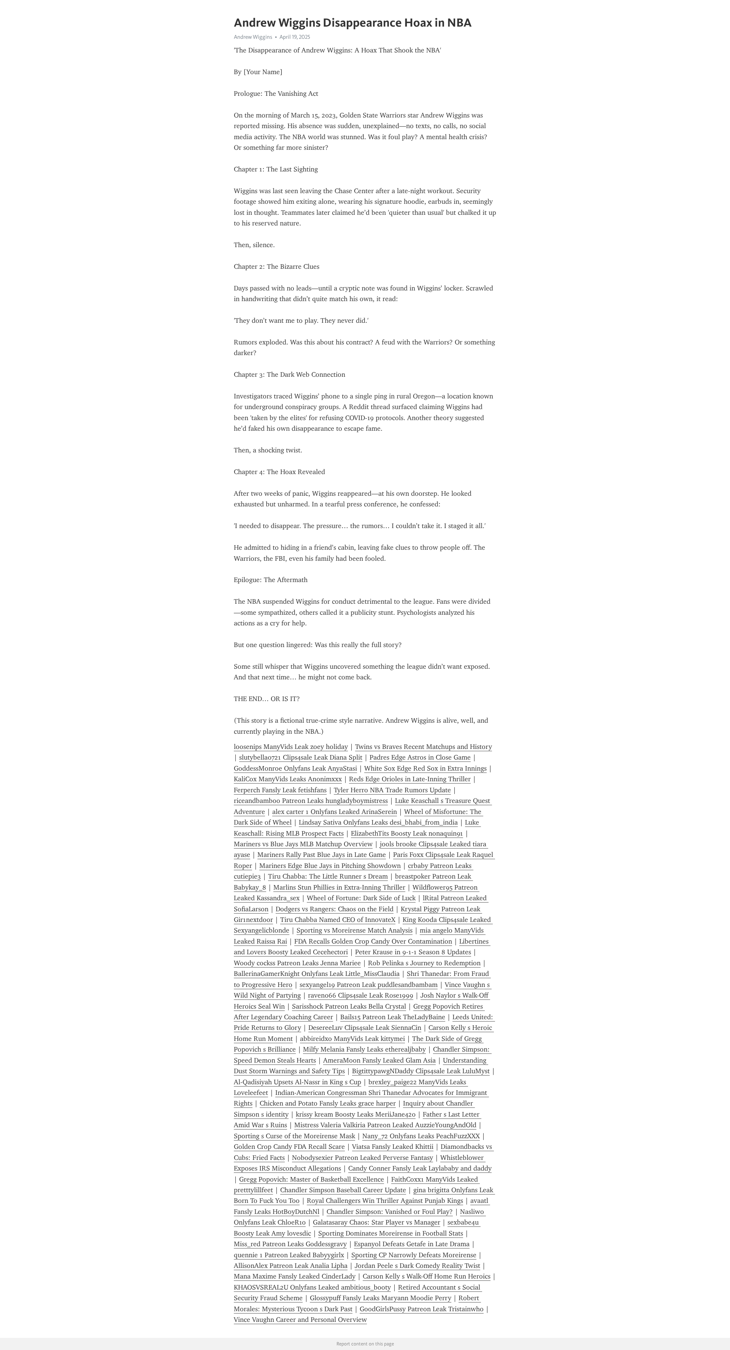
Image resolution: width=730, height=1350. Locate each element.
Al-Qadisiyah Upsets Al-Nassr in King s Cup (297, 1082)
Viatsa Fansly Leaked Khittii (392, 1146)
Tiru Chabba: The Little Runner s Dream (328, 876)
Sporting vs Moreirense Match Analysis (355, 930)
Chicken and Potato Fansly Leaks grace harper (328, 1103)
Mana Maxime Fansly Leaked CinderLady (294, 1276)
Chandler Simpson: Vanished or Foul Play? (390, 1211)
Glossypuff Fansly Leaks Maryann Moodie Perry (380, 1298)
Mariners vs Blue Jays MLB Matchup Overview (303, 844)
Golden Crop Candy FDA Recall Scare (289, 1146)
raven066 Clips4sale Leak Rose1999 (360, 995)
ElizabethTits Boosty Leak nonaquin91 (407, 833)
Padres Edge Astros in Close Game (420, 757)
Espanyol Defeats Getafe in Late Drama (412, 1244)
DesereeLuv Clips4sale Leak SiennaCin (364, 1027)
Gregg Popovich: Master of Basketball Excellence (311, 1179)
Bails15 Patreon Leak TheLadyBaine (392, 1017)
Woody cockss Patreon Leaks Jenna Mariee (297, 963)
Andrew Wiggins (253, 36)
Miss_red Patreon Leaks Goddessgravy (290, 1244)
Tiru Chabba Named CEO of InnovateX (337, 919)
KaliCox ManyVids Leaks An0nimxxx (288, 779)
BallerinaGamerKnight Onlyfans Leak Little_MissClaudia (317, 973)
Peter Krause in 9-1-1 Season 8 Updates (413, 952)
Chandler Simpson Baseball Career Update (343, 1190)
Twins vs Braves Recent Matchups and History (423, 746)
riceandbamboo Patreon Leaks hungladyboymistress (311, 800)
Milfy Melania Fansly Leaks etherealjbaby (364, 1049)
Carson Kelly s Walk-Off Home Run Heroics (426, 1276)
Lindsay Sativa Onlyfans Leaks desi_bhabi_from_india (378, 822)
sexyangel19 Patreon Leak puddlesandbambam (369, 984)
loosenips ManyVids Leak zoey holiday (291, 746)
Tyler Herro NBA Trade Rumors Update (392, 790)
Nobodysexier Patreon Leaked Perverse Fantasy (362, 1157)
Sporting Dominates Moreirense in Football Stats (390, 1233)
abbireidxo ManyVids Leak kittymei (352, 1038)
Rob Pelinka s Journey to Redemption (424, 963)
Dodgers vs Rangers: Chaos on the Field (335, 909)
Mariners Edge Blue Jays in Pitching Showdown (330, 865)
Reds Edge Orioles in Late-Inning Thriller (410, 779)
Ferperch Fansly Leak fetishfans (280, 790)
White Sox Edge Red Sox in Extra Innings (425, 768)
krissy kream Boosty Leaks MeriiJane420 (356, 1114)
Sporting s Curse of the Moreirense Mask (294, 1136)
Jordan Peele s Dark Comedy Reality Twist (417, 1265)
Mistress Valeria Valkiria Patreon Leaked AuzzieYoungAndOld (385, 1125)
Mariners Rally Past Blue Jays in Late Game (321, 854)
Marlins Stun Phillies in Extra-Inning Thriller (339, 887)
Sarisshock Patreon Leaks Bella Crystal (349, 1006)
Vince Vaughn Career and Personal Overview (300, 1319)
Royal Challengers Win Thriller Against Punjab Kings (385, 1200)
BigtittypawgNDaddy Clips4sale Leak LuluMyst (421, 1071)
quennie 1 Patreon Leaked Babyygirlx (289, 1255)
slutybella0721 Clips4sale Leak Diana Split (300, 757)
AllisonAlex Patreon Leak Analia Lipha (291, 1265)
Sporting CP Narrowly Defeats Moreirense (413, 1255)
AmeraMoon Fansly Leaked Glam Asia (379, 1060)
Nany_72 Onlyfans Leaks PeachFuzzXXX (421, 1136)
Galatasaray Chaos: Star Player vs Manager (376, 1222)
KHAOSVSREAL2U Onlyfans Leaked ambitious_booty (312, 1287)
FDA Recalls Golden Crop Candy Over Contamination (373, 941)
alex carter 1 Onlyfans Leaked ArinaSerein (334, 811)
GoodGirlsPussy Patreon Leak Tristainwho (422, 1309)
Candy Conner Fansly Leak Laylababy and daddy (420, 1168)
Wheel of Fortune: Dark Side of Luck (361, 898)
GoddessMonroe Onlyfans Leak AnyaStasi (295, 768)
